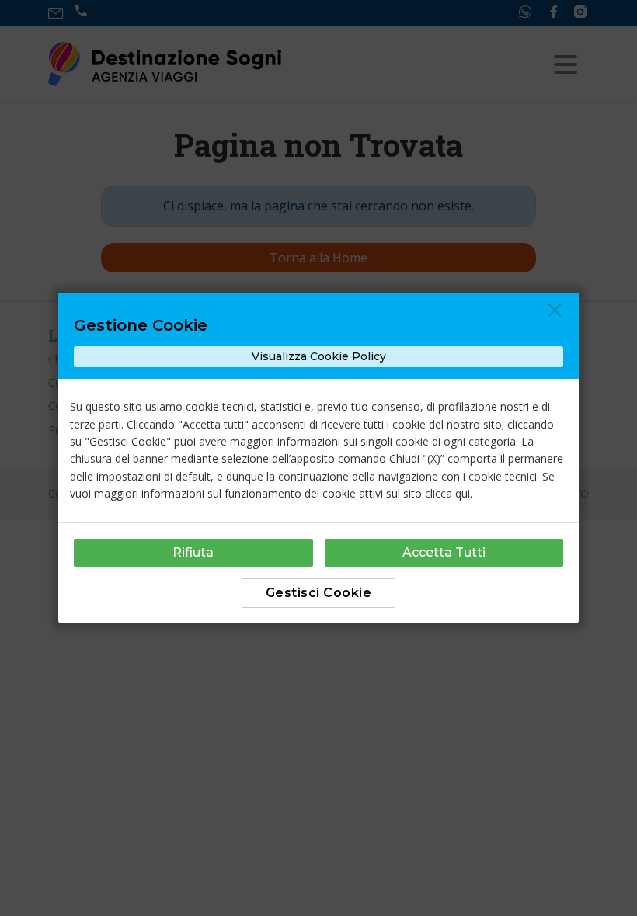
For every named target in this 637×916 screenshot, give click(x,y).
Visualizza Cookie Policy (319, 356)
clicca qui (447, 493)
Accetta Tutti (444, 552)
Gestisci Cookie (319, 592)
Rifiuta (193, 552)
